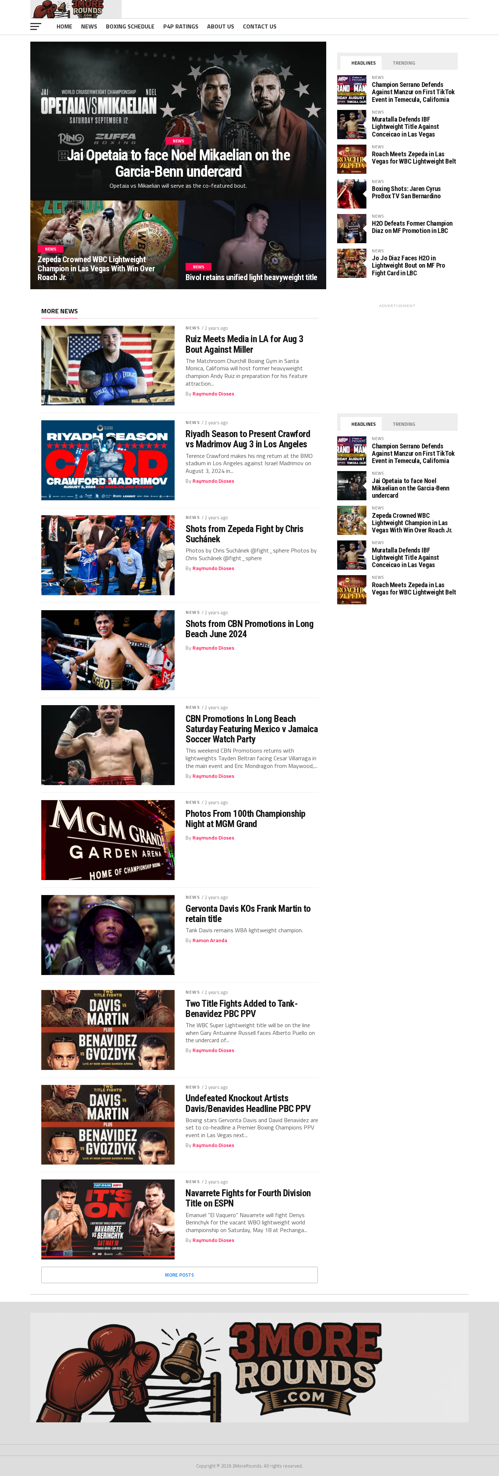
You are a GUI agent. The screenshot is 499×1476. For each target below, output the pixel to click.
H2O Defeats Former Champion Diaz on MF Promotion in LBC (412, 226)
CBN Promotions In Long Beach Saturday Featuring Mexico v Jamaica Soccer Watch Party (252, 729)
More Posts (179, 1274)
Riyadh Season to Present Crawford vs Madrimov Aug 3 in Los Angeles (248, 439)
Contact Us (260, 26)
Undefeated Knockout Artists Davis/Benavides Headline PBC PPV (248, 1103)
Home (64, 26)
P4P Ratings (180, 26)
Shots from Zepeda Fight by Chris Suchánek (245, 534)
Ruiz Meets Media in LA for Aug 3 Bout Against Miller (245, 344)
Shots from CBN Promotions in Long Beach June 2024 (249, 629)
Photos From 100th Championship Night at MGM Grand (245, 818)
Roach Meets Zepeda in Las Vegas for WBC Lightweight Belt (414, 157)
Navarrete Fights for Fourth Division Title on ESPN (248, 1198)
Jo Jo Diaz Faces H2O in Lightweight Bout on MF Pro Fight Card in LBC (408, 265)
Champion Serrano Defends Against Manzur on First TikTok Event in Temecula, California (413, 92)
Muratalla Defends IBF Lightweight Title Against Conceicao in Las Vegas (405, 126)
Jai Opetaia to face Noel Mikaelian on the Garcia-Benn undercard (410, 488)
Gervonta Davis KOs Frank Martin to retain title (248, 913)
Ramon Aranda (210, 940)
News (89, 26)
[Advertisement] (397, 356)
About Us (220, 26)
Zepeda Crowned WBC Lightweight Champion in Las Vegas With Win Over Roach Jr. (412, 523)
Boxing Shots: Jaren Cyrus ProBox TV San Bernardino (406, 192)
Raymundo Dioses (213, 394)
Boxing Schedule (130, 26)
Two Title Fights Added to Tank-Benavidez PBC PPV (242, 1008)
